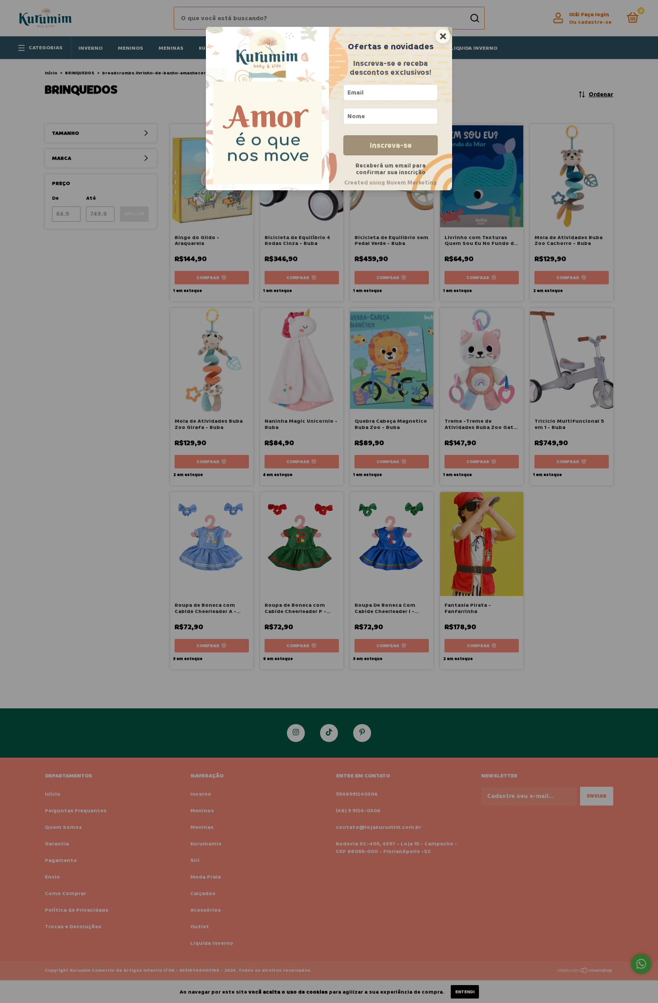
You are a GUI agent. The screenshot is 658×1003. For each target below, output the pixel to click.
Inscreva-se (391, 145)
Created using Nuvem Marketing (390, 183)
